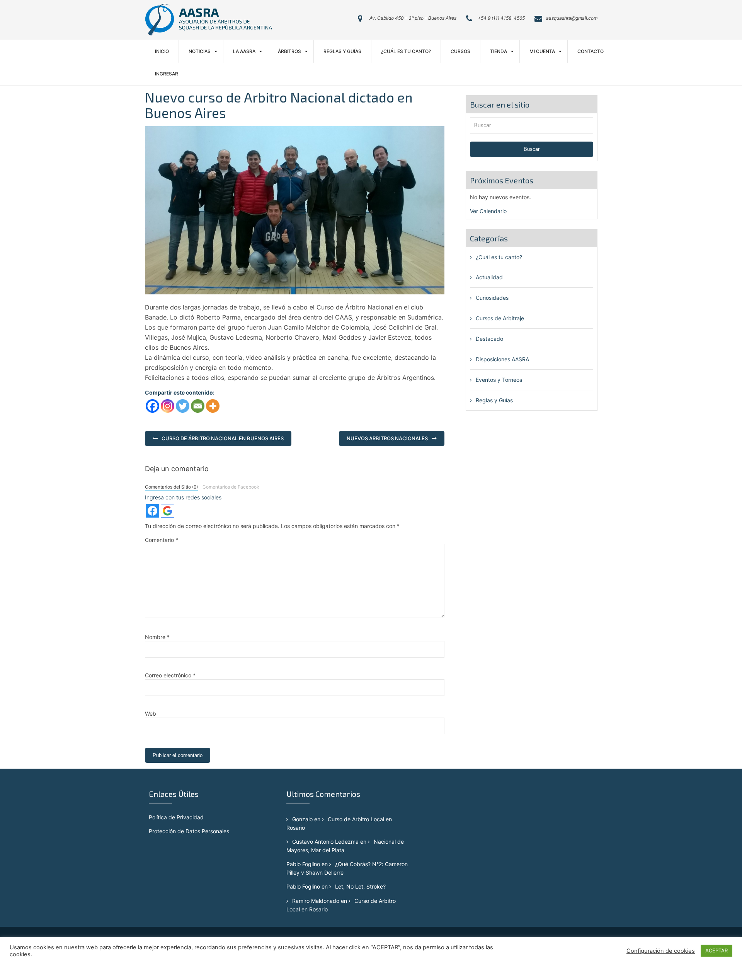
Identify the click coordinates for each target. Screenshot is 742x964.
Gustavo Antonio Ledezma (325, 841)
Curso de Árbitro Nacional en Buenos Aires (223, 438)
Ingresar (166, 74)
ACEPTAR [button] (716, 950)
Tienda (498, 51)
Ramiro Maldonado (315, 900)
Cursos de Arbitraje (500, 318)
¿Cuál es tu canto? (406, 51)
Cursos (460, 51)
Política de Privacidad (176, 817)
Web (150, 713)
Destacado (489, 338)
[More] (213, 406)
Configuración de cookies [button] (660, 950)
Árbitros (289, 51)
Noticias (200, 51)
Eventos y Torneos (499, 379)
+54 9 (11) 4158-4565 (501, 18)
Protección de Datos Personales (189, 831)
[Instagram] (167, 406)
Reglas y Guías (342, 51)
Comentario (161, 540)
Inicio (162, 51)
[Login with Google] (167, 511)
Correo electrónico (170, 675)
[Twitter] (182, 406)
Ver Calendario (488, 211)
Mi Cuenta (542, 51)
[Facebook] (152, 406)
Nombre (157, 637)
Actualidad (489, 277)
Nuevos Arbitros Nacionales (387, 438)
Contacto (590, 51)
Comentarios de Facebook (231, 487)
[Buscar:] (531, 125)
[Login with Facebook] (152, 511)
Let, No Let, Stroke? (360, 886)
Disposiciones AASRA (502, 359)
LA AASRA (244, 51)
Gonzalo (302, 819)
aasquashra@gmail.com (571, 18)
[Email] (197, 406)
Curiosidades (492, 297)
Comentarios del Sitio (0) (171, 487)
